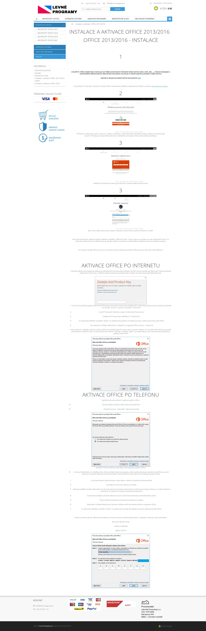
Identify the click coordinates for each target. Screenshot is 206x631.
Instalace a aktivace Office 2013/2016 (49, 78)
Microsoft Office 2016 (48, 33)
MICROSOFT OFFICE (50, 18)
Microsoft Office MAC (47, 40)
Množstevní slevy (120, 18)
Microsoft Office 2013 (48, 29)
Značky (39, 56)
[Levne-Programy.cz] (57, 9)
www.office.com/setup (160, 86)
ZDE (139, 78)
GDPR (37, 81)
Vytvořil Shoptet (166, 626)
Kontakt (38, 73)
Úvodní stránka (37, 19)
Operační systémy (73, 18)
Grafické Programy (97, 18)
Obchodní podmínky (144, 18)
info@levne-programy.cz (45, 606)
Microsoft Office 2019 (48, 36)
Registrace (168, 3)
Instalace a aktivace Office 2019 (47, 83)
